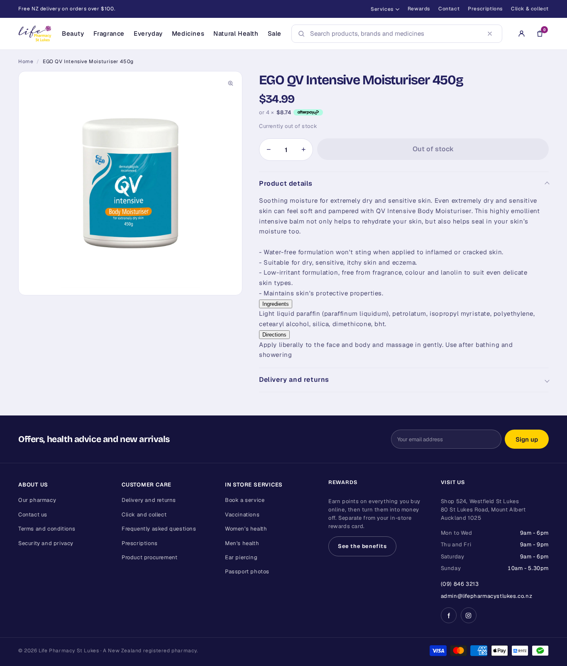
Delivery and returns (294, 379)
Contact (448, 8)
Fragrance (109, 33)
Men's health (242, 543)
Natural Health (235, 33)
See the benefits (362, 546)
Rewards (419, 8)
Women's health (246, 528)
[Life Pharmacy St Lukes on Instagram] (469, 615)
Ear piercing (241, 557)
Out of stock (433, 149)
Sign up (527, 439)
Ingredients (275, 304)
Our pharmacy (37, 500)
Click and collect (144, 514)
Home (25, 61)
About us (33, 484)
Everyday (148, 33)
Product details (286, 183)
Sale (274, 33)
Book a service (244, 500)
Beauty (73, 33)
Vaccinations (242, 514)
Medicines (188, 33)
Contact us (32, 514)
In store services (254, 484)
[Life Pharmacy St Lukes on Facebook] (449, 615)
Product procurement (149, 557)
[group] (130, 183)
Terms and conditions (47, 528)
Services (382, 9)
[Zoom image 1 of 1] (130, 183)
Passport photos (247, 571)
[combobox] (394, 33)
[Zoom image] (230, 83)
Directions (274, 335)
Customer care (146, 484)
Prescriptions (485, 8)
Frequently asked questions (159, 528)
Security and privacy (45, 543)
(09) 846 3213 (460, 583)
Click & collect (530, 8)
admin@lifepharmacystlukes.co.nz (487, 596)
